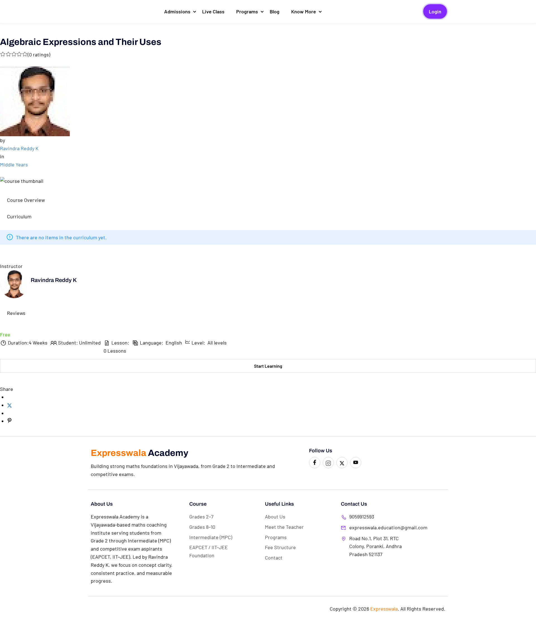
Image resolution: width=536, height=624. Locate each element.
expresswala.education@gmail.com (376, 527)
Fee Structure (280, 547)
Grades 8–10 (202, 527)
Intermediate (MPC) (210, 537)
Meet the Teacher (284, 527)
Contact (274, 557)
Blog (274, 11)
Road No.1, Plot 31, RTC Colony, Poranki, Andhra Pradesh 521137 (375, 546)
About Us (275, 516)
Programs (247, 11)
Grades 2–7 (201, 516)
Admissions (177, 11)
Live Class (213, 11)
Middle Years (14, 164)
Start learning (268, 366)
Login (435, 11)
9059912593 (361, 516)
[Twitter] (9, 405)
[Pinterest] (9, 421)
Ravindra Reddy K (19, 148)
